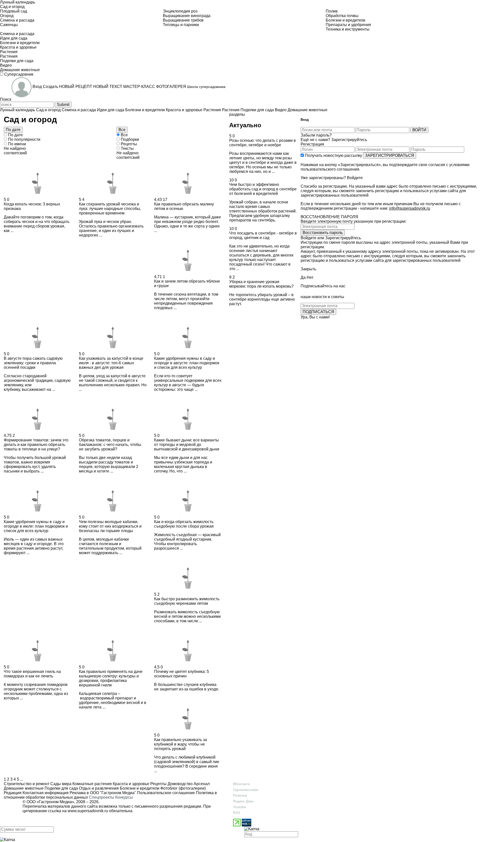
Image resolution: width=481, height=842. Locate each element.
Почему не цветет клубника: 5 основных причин (181, 673)
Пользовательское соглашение (166, 793)
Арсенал (201, 784)
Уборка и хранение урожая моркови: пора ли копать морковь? (261, 284)
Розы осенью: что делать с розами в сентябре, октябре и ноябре (262, 142)
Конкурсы (124, 797)
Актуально (245, 125)
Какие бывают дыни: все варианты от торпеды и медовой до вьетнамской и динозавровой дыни (186, 444)
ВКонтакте (241, 784)
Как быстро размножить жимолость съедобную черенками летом (186, 601)
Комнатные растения (91, 784)
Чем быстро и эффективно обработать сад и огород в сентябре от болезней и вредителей (263, 189)
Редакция (13, 793)
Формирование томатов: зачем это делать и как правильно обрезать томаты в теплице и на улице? (36, 444)
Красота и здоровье (130, 784)
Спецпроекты (101, 797)
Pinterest (240, 795)
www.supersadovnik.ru (88, 811)
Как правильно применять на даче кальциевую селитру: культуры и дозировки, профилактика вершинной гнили (111, 678)
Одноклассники (245, 790)
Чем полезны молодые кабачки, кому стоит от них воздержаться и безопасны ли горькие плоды (110, 526)
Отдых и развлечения (98, 788)
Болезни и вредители (139, 788)
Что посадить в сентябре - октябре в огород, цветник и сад (263, 235)
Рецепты (158, 784)
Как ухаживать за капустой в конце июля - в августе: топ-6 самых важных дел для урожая (111, 363)
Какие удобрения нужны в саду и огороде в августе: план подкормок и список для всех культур (186, 363)
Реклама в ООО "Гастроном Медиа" (103, 793)
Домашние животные (24, 788)
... (21, 779)
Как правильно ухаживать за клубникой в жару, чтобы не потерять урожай (180, 744)
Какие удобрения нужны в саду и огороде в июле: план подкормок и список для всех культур (36, 526)
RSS (236, 813)
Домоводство (180, 784)
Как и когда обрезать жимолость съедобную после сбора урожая (184, 524)
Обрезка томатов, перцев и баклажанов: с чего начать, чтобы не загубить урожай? (110, 444)
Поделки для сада (61, 788)
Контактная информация (46, 793)
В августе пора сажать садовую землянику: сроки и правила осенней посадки (33, 363)
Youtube (239, 807)
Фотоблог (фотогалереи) (182, 788)
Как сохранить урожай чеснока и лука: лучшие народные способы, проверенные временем (110, 208)
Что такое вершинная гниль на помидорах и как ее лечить (32, 673)
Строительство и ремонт (26, 784)
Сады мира (60, 784)
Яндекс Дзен (243, 801)
